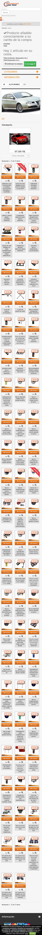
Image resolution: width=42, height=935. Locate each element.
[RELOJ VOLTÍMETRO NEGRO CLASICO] (34, 503)
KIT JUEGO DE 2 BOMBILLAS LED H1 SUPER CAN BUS (7, 858)
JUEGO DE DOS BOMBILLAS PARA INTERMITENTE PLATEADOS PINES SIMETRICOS (6, 250)
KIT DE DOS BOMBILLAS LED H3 (7, 671)
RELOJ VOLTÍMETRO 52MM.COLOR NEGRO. (34, 462)
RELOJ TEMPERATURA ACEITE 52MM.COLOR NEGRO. (6, 491)
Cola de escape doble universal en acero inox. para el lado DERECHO (33, 642)
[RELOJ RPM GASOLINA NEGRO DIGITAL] (7, 717)
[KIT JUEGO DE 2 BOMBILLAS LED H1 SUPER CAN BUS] (7, 841)
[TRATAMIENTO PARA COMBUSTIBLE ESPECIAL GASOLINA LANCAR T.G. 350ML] (20, 717)
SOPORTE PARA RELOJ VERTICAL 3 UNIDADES (6, 371)
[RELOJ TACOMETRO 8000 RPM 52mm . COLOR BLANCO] (7, 594)
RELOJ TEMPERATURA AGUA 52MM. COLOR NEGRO (20, 462)
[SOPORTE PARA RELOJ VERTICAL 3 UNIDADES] (7, 354)
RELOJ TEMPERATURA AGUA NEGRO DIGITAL (33, 734)
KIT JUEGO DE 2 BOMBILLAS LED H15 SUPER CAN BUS (20, 858)
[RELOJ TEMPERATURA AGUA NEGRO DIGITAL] (34, 717)
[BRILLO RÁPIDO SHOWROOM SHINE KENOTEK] (34, 295)
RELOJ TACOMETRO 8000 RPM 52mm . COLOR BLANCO (7, 612)
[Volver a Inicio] (4, 84)
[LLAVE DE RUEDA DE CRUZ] (20, 295)
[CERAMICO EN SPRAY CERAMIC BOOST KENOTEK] (34, 322)
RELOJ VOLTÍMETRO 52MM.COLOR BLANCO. (34, 399)
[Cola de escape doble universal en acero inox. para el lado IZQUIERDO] (34, 564)
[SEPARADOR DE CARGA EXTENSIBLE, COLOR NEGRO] (20, 685)
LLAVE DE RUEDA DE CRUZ (20, 310)
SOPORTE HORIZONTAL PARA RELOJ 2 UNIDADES (20, 282)
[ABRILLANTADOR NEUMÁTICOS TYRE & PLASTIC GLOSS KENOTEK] (34, 201)
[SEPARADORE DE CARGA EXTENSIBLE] (7, 750)
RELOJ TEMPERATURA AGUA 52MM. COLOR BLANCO (6, 431)
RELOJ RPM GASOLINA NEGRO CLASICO (7, 641)
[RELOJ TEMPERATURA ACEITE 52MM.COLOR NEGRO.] (7, 473)
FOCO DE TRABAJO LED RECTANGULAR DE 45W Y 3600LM (33, 799)
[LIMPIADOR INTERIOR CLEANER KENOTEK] (34, 169)
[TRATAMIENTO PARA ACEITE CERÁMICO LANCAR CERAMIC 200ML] (7, 781)
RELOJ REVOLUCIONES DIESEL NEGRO (20, 671)
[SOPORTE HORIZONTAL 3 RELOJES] (20, 354)
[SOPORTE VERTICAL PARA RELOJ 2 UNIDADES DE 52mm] (34, 265)
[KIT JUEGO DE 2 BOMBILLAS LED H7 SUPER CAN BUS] (34, 811)
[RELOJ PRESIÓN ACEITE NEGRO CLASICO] (34, 594)
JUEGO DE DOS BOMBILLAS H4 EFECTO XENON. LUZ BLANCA (20, 186)
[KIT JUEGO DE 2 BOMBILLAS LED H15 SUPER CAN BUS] (20, 841)
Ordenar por (6, 156)
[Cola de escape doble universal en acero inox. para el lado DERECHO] (34, 624)
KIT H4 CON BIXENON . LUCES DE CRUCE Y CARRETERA (6, 829)
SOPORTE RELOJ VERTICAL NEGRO (7, 282)
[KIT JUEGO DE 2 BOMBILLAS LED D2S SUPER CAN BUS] (7, 878)
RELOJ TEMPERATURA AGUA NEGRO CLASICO (20, 490)
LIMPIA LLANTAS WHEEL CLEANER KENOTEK (7, 218)
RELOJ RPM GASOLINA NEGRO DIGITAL (6, 733)
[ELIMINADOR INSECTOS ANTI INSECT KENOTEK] (20, 201)
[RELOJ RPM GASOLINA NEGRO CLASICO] (7, 624)
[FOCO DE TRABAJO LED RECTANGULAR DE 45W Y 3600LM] (34, 781)
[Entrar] (13, 15)
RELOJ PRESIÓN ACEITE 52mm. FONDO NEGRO (33, 551)
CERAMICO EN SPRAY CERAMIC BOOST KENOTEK (33, 339)
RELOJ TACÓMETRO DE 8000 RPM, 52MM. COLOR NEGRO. (20, 642)
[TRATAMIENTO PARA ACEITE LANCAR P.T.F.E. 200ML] (34, 750)
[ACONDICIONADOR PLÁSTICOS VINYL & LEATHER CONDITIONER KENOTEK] (7, 322)
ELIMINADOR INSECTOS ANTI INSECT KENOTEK (20, 218)
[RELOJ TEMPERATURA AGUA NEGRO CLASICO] (20, 473)
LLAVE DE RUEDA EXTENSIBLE (6, 311)
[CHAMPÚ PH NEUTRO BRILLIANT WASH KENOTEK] (20, 231)
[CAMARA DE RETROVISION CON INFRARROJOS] (20, 781)
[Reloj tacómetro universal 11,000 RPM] (20, 811)
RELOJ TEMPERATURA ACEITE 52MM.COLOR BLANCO (20, 432)
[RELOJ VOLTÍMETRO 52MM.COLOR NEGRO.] (34, 445)
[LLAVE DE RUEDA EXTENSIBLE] (7, 295)
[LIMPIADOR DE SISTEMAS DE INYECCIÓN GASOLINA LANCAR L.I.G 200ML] (7, 382)
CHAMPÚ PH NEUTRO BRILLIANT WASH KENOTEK (20, 248)
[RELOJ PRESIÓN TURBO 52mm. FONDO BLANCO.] (20, 382)
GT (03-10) (20, 151)
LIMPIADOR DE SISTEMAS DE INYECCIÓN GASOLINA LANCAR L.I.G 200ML (6, 401)
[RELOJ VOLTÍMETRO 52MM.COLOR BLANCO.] (34, 382)
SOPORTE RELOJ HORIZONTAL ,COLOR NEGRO (33, 248)
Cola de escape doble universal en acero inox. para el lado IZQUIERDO (33, 582)
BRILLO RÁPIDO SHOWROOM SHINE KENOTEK (33, 311)
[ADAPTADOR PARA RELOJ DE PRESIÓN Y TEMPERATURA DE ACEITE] (20, 594)
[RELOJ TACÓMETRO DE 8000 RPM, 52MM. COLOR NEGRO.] (20, 624)
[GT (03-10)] (20, 139)
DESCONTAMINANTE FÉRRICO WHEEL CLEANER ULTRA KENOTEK (34, 371)
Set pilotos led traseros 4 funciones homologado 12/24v (20, 768)
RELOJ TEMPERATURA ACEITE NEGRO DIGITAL (33, 702)
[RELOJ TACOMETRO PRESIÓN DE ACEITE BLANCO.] (20, 535)
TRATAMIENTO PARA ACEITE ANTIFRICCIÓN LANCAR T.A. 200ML (34, 673)
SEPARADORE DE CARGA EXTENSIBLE (7, 766)
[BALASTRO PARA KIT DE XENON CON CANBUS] (20, 564)
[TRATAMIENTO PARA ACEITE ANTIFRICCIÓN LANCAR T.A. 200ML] (34, 655)
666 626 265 (27, 24)
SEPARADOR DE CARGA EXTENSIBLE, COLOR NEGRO (20, 702)
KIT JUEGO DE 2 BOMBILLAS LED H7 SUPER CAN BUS (33, 828)
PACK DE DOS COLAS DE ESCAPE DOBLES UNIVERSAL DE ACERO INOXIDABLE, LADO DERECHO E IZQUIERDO (33, 862)
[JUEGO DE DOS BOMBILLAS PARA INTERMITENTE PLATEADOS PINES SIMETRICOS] (7, 231)
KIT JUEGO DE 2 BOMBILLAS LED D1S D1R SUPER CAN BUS (20, 895)
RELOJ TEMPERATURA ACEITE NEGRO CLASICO (33, 431)
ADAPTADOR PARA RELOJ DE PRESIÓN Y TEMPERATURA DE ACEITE (20, 612)
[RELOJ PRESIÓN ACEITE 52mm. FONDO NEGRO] (34, 535)
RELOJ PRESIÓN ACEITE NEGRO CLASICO (33, 610)
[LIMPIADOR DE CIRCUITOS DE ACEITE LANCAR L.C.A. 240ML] (7, 564)
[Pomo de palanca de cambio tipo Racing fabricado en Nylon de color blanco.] (20, 322)
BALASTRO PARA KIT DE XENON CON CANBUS (20, 580)
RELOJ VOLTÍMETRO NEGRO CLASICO (34, 520)
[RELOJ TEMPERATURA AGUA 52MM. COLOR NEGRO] (20, 445)
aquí (26, 933)
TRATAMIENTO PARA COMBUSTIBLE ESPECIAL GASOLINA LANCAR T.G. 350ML (20, 736)
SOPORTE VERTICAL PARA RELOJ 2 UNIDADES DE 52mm (33, 283)
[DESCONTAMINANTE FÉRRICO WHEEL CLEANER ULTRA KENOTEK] (34, 354)
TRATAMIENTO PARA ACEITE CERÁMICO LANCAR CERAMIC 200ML (6, 799)
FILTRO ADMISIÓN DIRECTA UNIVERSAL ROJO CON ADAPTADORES (20, 522)
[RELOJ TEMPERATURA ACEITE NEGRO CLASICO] (34, 414)
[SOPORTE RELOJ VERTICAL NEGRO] (7, 265)
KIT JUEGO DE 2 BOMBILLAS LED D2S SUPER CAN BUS (7, 895)
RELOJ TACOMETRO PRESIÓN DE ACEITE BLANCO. (20, 552)
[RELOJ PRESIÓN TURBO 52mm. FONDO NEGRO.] (7, 445)
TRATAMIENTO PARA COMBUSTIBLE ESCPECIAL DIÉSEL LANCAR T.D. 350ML (6, 703)
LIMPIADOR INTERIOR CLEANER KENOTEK (33, 186)
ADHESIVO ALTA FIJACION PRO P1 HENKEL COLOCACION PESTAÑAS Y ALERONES (6, 188)
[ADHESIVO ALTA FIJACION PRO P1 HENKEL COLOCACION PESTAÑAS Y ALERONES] (7, 169)
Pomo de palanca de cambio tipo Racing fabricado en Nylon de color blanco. (20, 340)
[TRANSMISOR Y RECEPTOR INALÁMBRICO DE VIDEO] (7, 535)
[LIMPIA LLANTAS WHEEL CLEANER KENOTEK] (7, 201)
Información (11, 77)
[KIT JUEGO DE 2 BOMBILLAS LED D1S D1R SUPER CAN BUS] (20, 878)
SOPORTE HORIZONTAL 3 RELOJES (20, 370)
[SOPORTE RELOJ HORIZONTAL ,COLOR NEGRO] (34, 231)
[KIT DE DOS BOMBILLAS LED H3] (7, 655)
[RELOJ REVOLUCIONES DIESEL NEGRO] (20, 655)
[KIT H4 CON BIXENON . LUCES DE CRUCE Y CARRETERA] (7, 811)
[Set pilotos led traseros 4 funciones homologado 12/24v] (20, 750)
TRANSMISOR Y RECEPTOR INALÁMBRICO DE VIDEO (6, 552)
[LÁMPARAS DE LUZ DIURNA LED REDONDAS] (7, 503)
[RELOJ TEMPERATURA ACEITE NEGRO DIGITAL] (34, 685)
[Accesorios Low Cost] (21, 4)
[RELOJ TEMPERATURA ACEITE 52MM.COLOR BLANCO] (20, 414)
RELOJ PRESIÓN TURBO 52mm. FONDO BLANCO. (20, 398)
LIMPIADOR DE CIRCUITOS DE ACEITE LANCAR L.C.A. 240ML (6, 581)
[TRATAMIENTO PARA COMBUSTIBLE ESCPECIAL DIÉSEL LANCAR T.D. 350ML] (7, 685)
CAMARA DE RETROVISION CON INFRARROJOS (20, 798)
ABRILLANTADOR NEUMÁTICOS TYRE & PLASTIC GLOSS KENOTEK (34, 219)
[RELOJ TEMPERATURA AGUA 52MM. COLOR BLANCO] (7, 414)
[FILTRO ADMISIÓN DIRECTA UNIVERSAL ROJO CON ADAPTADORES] (20, 503)
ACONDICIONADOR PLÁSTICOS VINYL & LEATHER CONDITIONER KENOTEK (7, 340)
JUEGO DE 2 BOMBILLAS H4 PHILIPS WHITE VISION (33, 490)
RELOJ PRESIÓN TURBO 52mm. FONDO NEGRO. (7, 461)
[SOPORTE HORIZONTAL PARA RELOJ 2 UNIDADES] (20, 265)
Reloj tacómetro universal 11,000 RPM (20, 827)
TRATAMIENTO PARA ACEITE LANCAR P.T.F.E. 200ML (33, 767)
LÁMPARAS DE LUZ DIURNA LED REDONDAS (7, 520)
